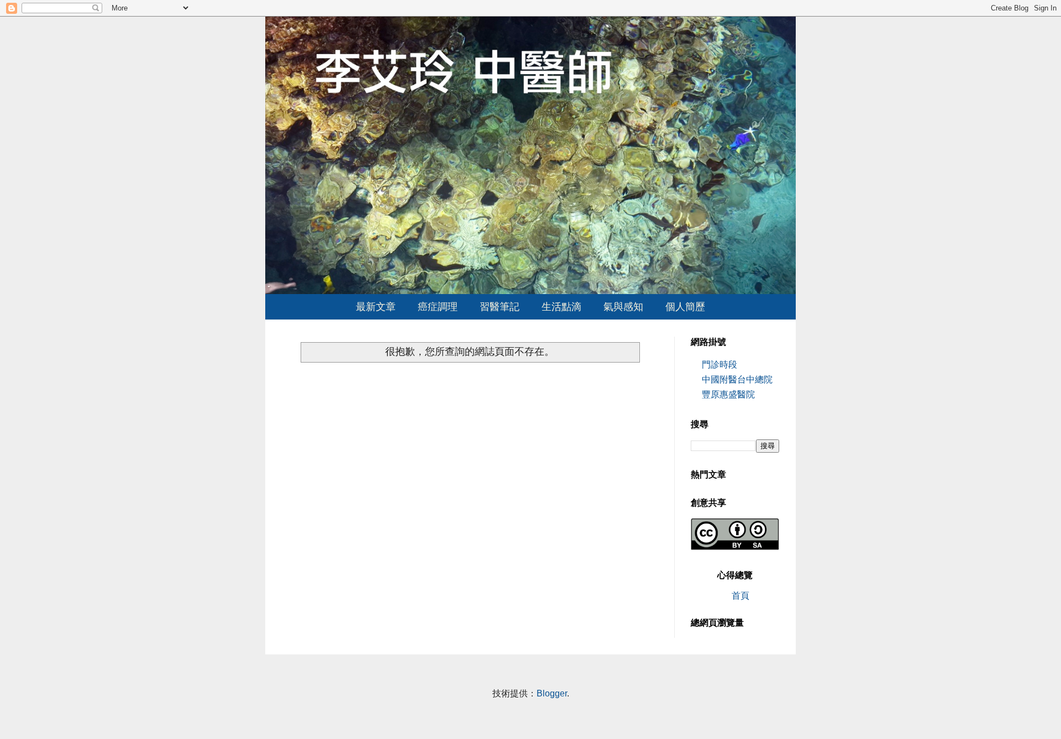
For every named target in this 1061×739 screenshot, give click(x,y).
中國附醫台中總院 (737, 379)
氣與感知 (623, 306)
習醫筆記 (499, 306)
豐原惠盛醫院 (728, 394)
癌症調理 (438, 306)
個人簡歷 (685, 306)
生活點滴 (561, 306)
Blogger (552, 693)
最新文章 (376, 306)
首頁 (740, 595)
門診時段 (719, 364)
